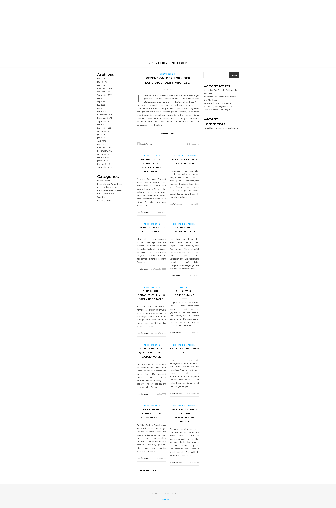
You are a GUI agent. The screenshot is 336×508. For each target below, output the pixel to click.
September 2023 (105, 95)
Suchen (234, 75)
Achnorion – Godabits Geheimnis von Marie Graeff (151, 295)
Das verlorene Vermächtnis (109, 183)
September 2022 (105, 101)
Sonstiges (101, 197)
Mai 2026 (101, 78)
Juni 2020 (101, 137)
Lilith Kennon (146, 144)
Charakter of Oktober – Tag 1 (216, 109)
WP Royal (169, 494)
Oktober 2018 (103, 164)
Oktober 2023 (103, 91)
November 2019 (104, 150)
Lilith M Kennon (158, 63)
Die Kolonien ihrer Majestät (109, 190)
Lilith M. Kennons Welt (168, 24)
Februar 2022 (103, 111)
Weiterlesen (168, 133)
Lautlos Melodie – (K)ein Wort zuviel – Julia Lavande (151, 352)
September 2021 (105, 121)
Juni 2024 (101, 85)
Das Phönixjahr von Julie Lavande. (218, 106)
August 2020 (103, 131)
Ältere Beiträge (146, 471)
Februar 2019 (103, 157)
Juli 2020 (101, 134)
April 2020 (101, 141)
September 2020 (105, 127)
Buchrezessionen (105, 180)
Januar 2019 (102, 160)
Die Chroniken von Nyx (107, 187)
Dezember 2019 (104, 147)
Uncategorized (104, 200)
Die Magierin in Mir (105, 193)
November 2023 (104, 88)
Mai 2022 (101, 108)
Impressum (179, 494)
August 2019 (103, 154)
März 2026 (102, 82)
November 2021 (104, 118)
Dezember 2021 (104, 114)
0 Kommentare (193, 144)
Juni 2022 (101, 105)
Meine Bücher (179, 63)
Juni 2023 (101, 98)
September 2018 (105, 167)
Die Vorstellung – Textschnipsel (217, 103)
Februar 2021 (103, 124)
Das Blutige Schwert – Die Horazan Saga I (151, 413)
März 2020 (102, 144)
